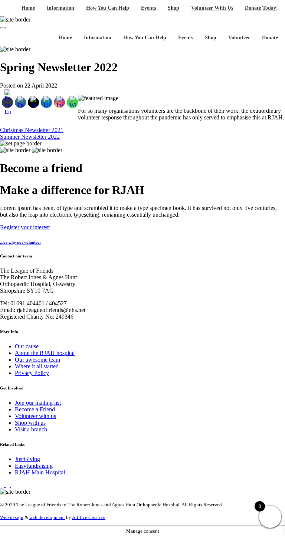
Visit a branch (31, 429)
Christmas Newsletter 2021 (31, 130)
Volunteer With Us (212, 8)
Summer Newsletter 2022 (30, 137)
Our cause (27, 346)
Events (148, 8)
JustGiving (27, 459)
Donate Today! (261, 8)
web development (47, 517)
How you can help (144, 37)
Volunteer (239, 37)
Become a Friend (35, 409)
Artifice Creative (88, 517)
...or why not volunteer (20, 242)
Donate (270, 37)
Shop (173, 8)
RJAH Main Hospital (40, 472)
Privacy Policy (32, 373)
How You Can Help (107, 8)
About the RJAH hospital (45, 353)
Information (60, 8)
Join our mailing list (38, 402)
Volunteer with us (35, 416)
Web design (11, 517)
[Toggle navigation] (3, 28)
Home (28, 8)
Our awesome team (37, 359)
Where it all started (37, 366)
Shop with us (30, 423)
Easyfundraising (34, 466)
